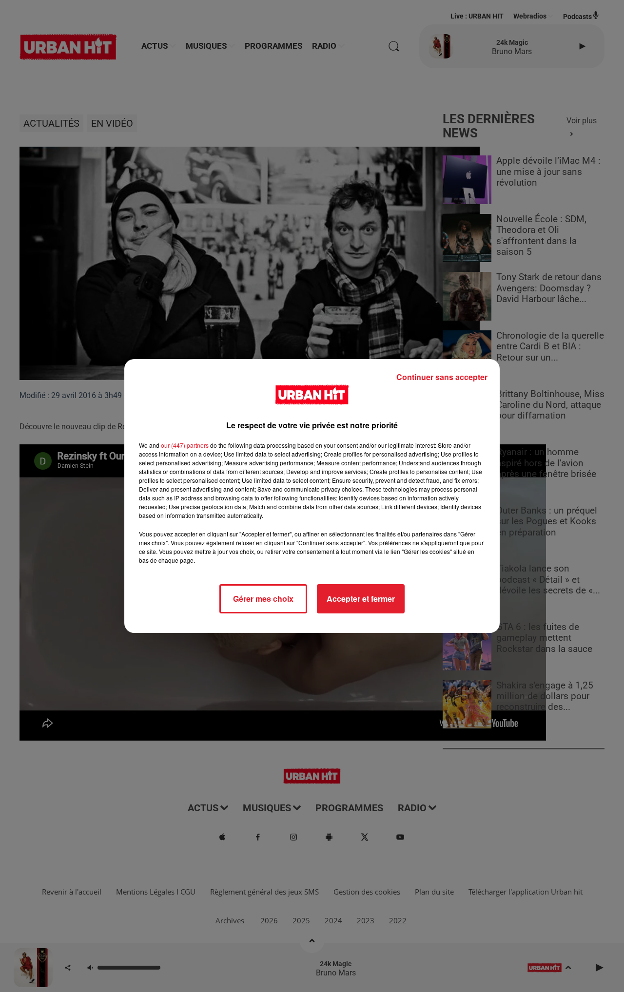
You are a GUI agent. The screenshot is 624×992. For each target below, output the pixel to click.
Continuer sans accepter (442, 376)
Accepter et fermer (361, 598)
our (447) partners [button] (185, 445)
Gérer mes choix (263, 598)
